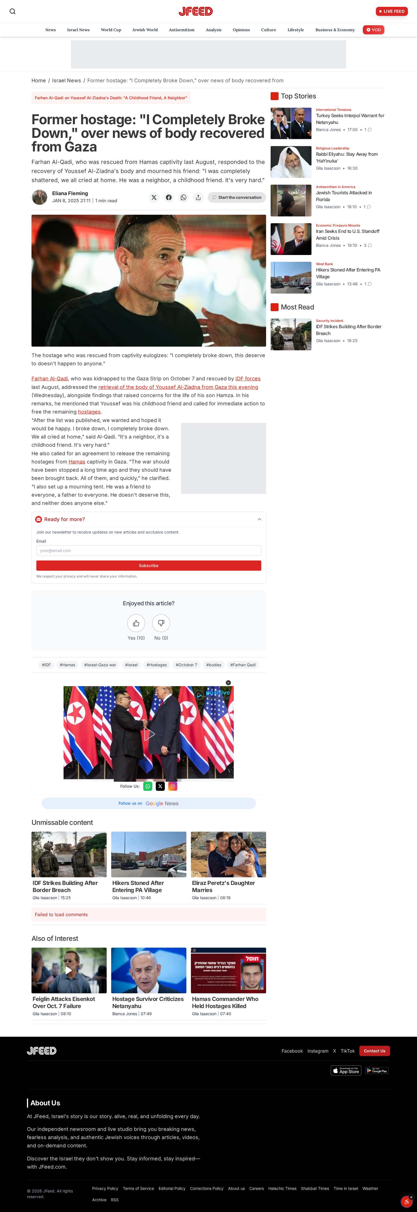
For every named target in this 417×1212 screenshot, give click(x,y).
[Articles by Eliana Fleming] (39, 197)
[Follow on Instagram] (172, 786)
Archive (99, 1199)
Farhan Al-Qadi (49, 378)
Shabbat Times (315, 1188)
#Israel (131, 664)
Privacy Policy (105, 1188)
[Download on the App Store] (346, 1070)
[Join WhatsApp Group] (147, 786)
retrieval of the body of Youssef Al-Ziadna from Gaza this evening (178, 387)
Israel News (66, 80)
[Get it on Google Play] (377, 1070)
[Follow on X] (160, 786)
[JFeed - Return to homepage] (41, 1051)
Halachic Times (282, 1188)
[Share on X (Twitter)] (154, 197)
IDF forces (248, 378)
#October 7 (186, 664)
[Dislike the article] (161, 623)
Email (41, 541)
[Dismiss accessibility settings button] (411, 1197)
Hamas (77, 462)
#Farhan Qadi (243, 664)
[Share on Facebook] (168, 197)
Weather (370, 1188)
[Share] (198, 197)
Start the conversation (240, 197)
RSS (115, 1199)
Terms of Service (138, 1188)
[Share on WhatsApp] (183, 197)
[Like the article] (136, 623)
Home (38, 80)
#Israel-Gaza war (100, 664)
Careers (256, 1188)
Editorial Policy (172, 1188)
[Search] (12, 11)
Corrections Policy (207, 1188)
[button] (228, 682)
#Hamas (67, 664)
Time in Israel (346, 1188)
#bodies (213, 664)
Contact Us (375, 1050)
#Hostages (157, 664)
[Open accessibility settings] (406, 1201)
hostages (89, 412)
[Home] (196, 11)
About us (236, 1188)
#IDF (46, 664)
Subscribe (148, 565)
